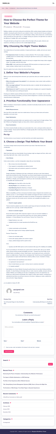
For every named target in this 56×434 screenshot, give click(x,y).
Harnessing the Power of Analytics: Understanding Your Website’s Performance (23, 373)
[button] (16, 292)
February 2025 (6, 406)
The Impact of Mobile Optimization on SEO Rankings (16, 377)
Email (22, 341)
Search (5, 360)
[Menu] (53, 3)
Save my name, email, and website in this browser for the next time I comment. (23, 347)
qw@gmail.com (18, 289)
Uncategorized (8, 16)
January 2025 (6, 409)
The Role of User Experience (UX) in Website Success (16, 380)
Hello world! (19, 397)
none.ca (6, 3)
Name (5, 341)
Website (39, 341)
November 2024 (7, 412)
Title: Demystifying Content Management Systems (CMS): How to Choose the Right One (25, 384)
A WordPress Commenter (9, 397)
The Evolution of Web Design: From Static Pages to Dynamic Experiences (21, 387)
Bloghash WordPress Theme (39, 431)
